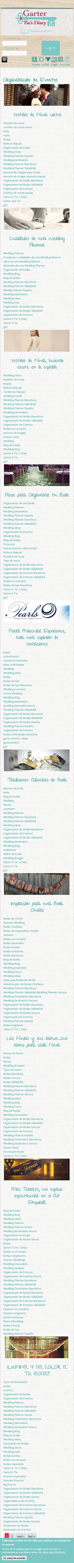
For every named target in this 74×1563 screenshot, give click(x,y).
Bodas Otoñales (12, 926)
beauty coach (11, 437)
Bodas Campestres (14, 1255)
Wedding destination (15, 160)
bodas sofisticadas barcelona (20, 734)
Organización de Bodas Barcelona (23, 180)
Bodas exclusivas (13, 951)
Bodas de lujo (11, 681)
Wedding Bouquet (14, 1065)
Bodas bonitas (11, 947)
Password (11, 48)
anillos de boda (12, 854)
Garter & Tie (10, 323)
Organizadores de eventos (19, 1501)
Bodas (7, 139)
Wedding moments (14, 689)
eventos (8, 1390)
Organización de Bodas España (21, 722)
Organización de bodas (16, 147)
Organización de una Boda (18, 503)
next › (20, 1536)
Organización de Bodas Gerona (21, 1012)
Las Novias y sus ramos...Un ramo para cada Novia (37, 1042)
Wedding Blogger (13, 858)
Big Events (9, 1484)
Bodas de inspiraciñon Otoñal (20, 930)
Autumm (8, 935)
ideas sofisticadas (13, 664)
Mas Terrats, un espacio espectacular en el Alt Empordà (37, 1196)
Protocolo (9, 544)
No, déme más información (52, 1552)
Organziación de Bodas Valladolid (23, 310)
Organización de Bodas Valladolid (23, 184)
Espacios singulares (14, 1313)
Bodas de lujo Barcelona (17, 585)
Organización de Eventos (18, 188)
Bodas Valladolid (13, 1082)
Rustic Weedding (13, 1321)
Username (11, 38)
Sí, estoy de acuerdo (14, 1558)
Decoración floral (13, 1151)
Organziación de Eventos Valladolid (24, 1305)
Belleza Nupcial (12, 143)
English (54, 65)
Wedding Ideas (12, 298)
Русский (65, 65)
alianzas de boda (13, 788)
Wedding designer (14, 1268)
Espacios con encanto (16, 1309)
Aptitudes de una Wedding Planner (24, 265)
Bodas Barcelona (13, 955)
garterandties (11, 742)
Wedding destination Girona (19, 1231)
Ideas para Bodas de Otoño (19, 980)
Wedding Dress (12, 151)
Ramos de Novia (13, 1053)
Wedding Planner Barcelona (19, 164)
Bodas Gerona (11, 1078)
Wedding (8, 441)
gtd (5, 205)
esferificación (11, 656)
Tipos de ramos (12, 1069)
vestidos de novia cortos (17, 127)
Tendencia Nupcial (14, 391)
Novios (7, 804)
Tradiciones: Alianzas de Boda (37, 780)
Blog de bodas (11, 277)
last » (31, 1536)
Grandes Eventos (13, 1480)
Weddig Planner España (17, 290)
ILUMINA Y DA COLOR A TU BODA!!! (37, 1371)
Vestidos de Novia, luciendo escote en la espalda (37, 364)
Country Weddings (14, 1259)
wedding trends (12, 396)
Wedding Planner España (18, 156)
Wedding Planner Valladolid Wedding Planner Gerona (35, 992)
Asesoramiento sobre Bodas (20, 548)
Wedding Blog (11, 273)
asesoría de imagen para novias (21, 172)
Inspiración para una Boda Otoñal (37, 907)
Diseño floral (11, 1147)
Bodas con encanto (14, 428)
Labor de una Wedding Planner (21, 261)
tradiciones (9, 849)
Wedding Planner (13, 253)
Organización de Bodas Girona (21, 1239)
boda (6, 792)
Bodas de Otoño (13, 918)
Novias (7, 1061)
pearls (6, 652)
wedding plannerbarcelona (19, 705)
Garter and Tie (11, 201)
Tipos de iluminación (15, 1382)
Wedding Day (11, 302)
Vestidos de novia (13, 123)
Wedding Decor (12, 971)
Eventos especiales (14, 1476)
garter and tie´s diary (15, 738)
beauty (7, 383)
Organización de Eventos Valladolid (24, 577)
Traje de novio (11, 560)
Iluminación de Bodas (15, 1525)
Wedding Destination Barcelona (22, 996)
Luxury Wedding (12, 693)
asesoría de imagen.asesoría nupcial (24, 176)
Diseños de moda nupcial (18, 192)
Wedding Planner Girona (17, 1227)
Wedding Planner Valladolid (19, 168)
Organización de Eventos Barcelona (24, 573)
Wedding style (11, 1451)
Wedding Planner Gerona (18, 1094)
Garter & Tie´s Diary (15, 197)
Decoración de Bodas (16, 1443)
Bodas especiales (13, 943)
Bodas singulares (13, 1025)
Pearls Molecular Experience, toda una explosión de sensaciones (37, 638)
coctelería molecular (15, 660)
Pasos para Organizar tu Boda (37, 495)
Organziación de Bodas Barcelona (23, 1488)
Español (36, 65)
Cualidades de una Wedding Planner (37, 242)
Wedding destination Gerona (20, 1000)
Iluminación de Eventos (17, 1529)
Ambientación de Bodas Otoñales (23, 984)
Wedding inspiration (15, 967)
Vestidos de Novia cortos (37, 115)
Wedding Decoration (15, 1114)
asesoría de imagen (14, 432)
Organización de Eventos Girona (22, 1276)
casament (9, 808)
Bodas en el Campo (15, 1251)
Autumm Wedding (14, 922)
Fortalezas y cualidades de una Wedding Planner (32, 257)
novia (6, 135)
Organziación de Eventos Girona (22, 1509)
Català (45, 65)
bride (6, 131)
